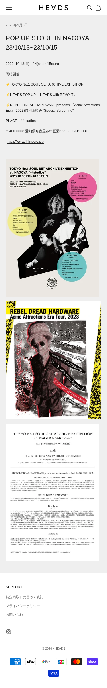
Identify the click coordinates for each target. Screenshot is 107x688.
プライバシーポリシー (23, 606)
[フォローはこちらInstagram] (8, 631)
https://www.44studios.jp (25, 141)
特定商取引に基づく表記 (24, 597)
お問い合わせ (16, 614)
